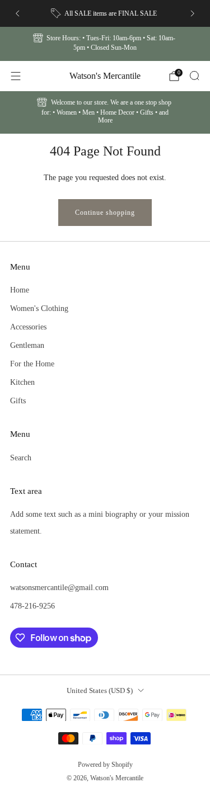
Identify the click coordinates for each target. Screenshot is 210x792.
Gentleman (27, 345)
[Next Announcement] (192, 13)
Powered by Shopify (105, 764)
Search (20, 457)
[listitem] (105, 13)
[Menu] (15, 76)
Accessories (28, 326)
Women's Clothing (39, 308)
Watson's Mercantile (105, 76)
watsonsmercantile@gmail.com (59, 587)
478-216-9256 (32, 605)
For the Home (32, 363)
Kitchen (22, 382)
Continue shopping (105, 212)
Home (19, 289)
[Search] (194, 75)
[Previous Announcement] (17, 13)
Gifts (18, 400)
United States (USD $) (100, 690)
